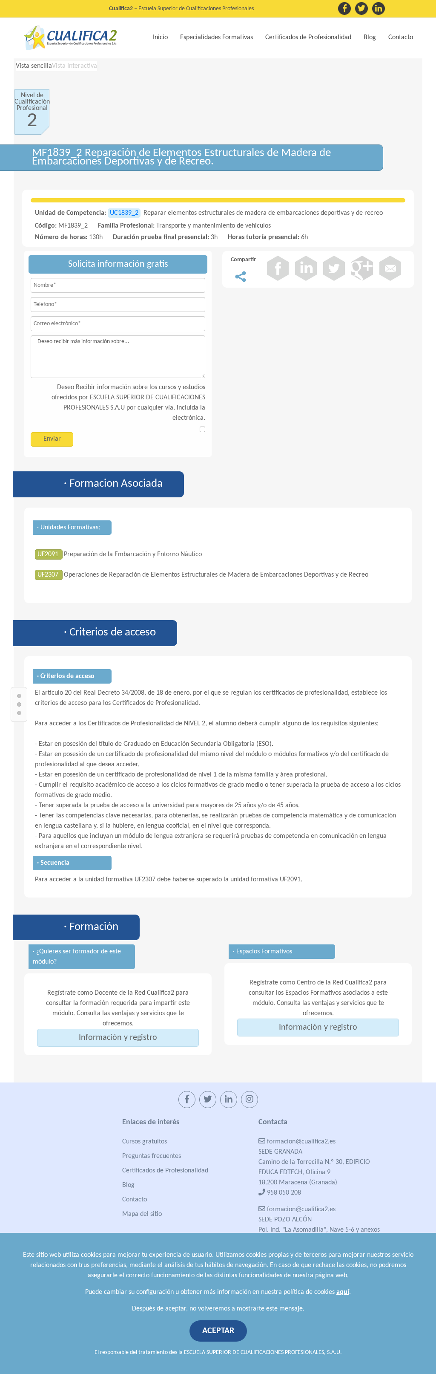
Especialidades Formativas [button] (216, 37)
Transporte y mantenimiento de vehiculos (213, 225)
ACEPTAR (218, 1331)
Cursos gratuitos (144, 1141)
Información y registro (118, 1037)
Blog (370, 37)
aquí (342, 1292)
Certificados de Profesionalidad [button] (308, 37)
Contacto (400, 37)
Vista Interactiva (74, 66)
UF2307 (48, 575)
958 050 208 (283, 1192)
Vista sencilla (34, 66)
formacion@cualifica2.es (300, 1141)
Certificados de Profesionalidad (165, 1170)
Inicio (160, 37)
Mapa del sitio (142, 1214)
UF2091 (48, 554)
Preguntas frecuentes (151, 1156)
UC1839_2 (124, 213)
